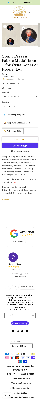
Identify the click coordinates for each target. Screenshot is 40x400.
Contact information (21, 397)
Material (5, 92)
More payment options (20, 151)
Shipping (5, 79)
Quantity (5, 102)
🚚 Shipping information (17, 122)
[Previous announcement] (4, 2)
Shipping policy (21, 388)
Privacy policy (21, 378)
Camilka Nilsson (15, 264)
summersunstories (23, 366)
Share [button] (6, 200)
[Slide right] (24, 51)
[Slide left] (15, 51)
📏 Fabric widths (12, 131)
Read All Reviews (27, 287)
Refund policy (26, 373)
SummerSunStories (28, 232)
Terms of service (21, 383)
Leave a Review (17, 241)
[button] (4, 12)
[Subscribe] (33, 315)
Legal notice (21, 393)
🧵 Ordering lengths (14, 114)
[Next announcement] (35, 2)
